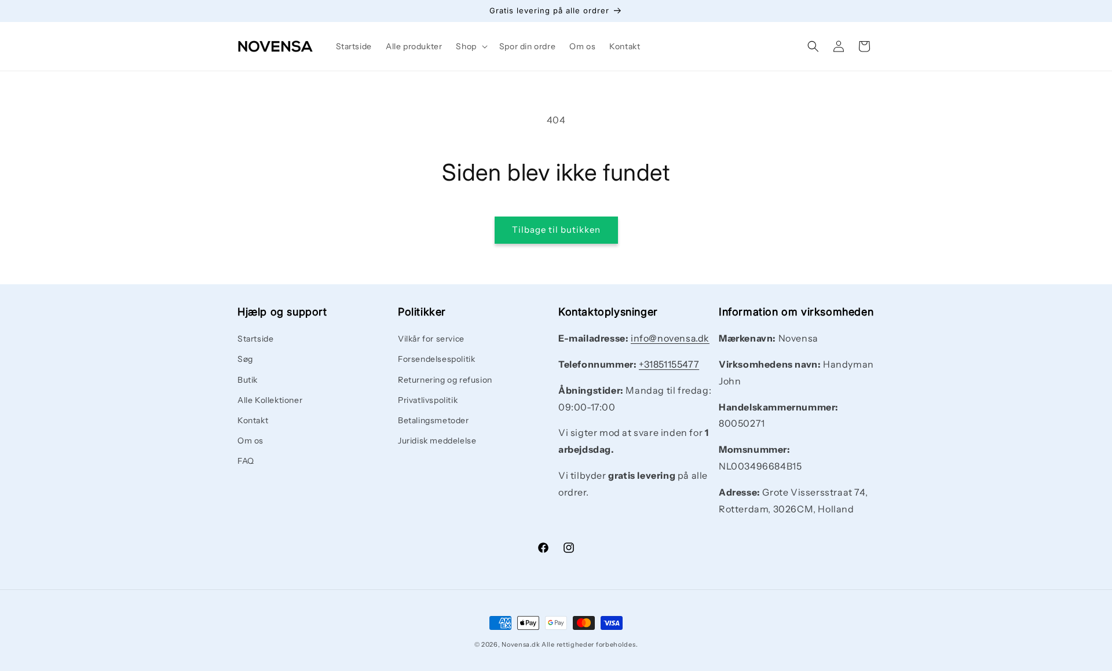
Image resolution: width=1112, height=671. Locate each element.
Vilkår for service (431, 338)
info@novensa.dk (670, 338)
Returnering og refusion (445, 380)
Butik (247, 380)
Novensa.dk (521, 644)
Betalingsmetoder (433, 420)
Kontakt (252, 420)
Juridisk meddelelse (437, 440)
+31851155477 (669, 364)
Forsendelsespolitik (436, 359)
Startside (255, 338)
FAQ (245, 461)
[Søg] (813, 46)
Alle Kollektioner (269, 400)
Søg (245, 359)
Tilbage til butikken (556, 229)
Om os (250, 440)
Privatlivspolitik (428, 400)
